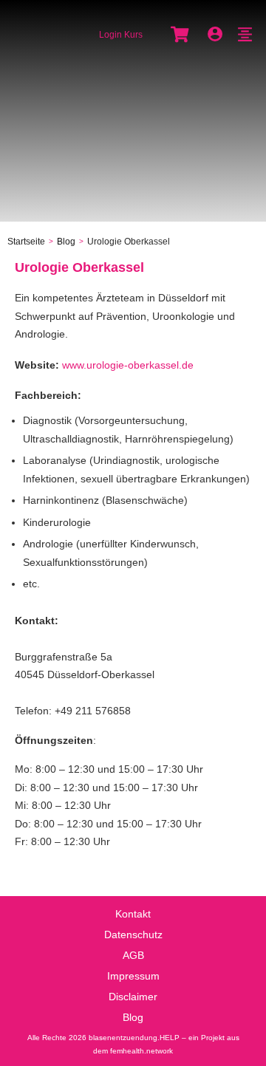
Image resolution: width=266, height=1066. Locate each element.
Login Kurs (121, 35)
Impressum (133, 976)
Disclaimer (133, 996)
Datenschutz (133, 934)
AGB (133, 955)
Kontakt (133, 914)
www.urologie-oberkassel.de (128, 365)
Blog (133, 1017)
